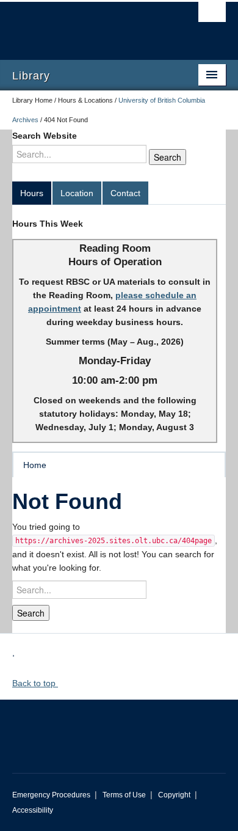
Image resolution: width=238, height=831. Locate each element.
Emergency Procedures (51, 795)
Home (34, 465)
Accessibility (32, 810)
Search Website (44, 136)
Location (76, 193)
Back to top (35, 683)
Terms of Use (124, 795)
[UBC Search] (212, 15)
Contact (125, 193)
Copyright (174, 795)
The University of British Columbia (87, 25)
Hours (31, 193)
